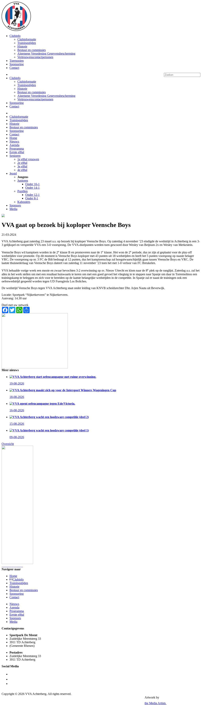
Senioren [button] (15, 155)
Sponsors (15, 205)
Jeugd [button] (13, 173)
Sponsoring (16, 64)
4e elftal (22, 170)
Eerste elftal (16, 152)
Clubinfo (16, 579)
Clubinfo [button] (15, 35)
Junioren (22, 180)
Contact (14, 67)
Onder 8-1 (31, 198)
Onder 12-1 (32, 194)
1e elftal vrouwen (28, 159)
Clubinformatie (26, 39)
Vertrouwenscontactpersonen (35, 57)
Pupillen (22, 191)
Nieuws (14, 141)
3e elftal (22, 166)
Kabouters (23, 202)
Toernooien (16, 60)
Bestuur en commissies (31, 50)
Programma (16, 148)
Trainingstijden (26, 43)
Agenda (14, 145)
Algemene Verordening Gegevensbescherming (46, 53)
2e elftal (22, 162)
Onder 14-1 (32, 187)
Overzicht (8, 443)
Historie (22, 46)
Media (13, 209)
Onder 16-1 (32, 184)
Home (13, 138)
